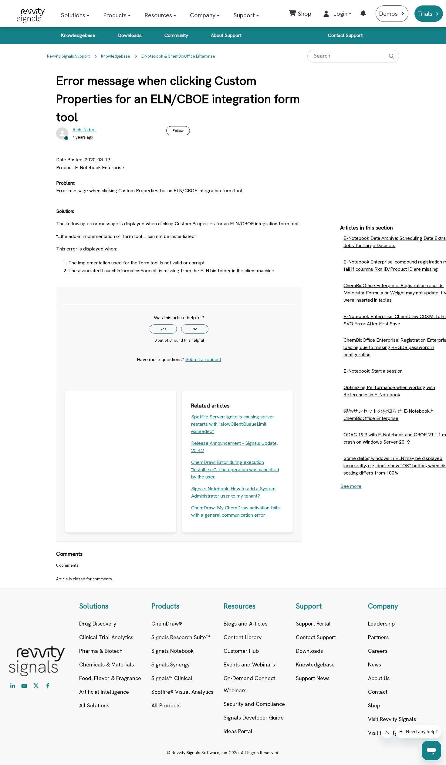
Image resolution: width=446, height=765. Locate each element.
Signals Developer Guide (254, 717)
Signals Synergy (170, 664)
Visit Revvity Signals (392, 719)
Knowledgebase (78, 35)
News (374, 664)
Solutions (73, 15)
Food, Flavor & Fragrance (110, 678)
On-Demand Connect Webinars (249, 684)
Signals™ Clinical (171, 678)
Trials (425, 14)
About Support (226, 35)
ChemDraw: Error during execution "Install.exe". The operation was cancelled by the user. (235, 469)
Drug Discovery (97, 623)
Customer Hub (241, 650)
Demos (388, 14)
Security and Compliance (254, 703)
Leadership (381, 623)
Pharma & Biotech (101, 650)
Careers (377, 650)
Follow (178, 130)
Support (244, 15)
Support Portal (313, 623)
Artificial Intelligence (104, 691)
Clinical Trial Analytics (106, 637)
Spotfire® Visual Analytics (182, 691)
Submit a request (203, 359)
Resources (158, 15)
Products (115, 15)
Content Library (243, 637)
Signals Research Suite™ (180, 637)
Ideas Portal (238, 731)
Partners (378, 637)
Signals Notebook (172, 650)
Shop (374, 705)
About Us (379, 678)
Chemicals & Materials (106, 664)
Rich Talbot (84, 129)
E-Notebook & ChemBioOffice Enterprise (178, 56)
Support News (312, 678)
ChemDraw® (166, 623)
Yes (163, 329)
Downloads (130, 35)
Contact (377, 691)
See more (350, 486)
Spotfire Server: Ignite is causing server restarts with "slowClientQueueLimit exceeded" (232, 424)
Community (176, 35)
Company (202, 15)
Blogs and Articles (245, 623)
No (195, 329)
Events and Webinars (249, 664)
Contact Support (345, 35)
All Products (166, 705)
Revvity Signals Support (68, 56)
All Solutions (94, 705)
